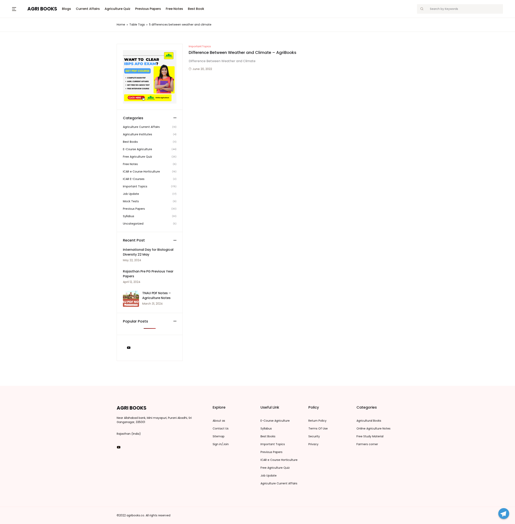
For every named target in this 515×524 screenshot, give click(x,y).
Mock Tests (131, 201)
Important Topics (200, 46)
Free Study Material (369, 436)
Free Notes (174, 8)
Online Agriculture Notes (373, 428)
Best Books (130, 142)
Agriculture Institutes (137, 134)
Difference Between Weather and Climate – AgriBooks (242, 52)
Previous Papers (148, 8)
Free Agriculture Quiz (137, 157)
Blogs (10, 24)
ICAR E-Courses (133, 179)
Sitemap (219, 436)
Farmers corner (367, 444)
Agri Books (131, 408)
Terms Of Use (318, 428)
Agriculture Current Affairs (141, 127)
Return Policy (317, 421)
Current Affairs (88, 8)
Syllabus (128, 216)
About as (219, 421)
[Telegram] (503, 513)
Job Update (131, 194)
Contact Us (221, 428)
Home (121, 25)
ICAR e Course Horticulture (141, 172)
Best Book (196, 8)
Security (314, 436)
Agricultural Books (368, 421)
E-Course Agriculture (137, 149)
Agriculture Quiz (117, 8)
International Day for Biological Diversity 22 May (148, 252)
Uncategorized (133, 224)
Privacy (313, 444)
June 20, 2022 (202, 69)
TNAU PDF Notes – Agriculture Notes (156, 295)
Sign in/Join (221, 444)
